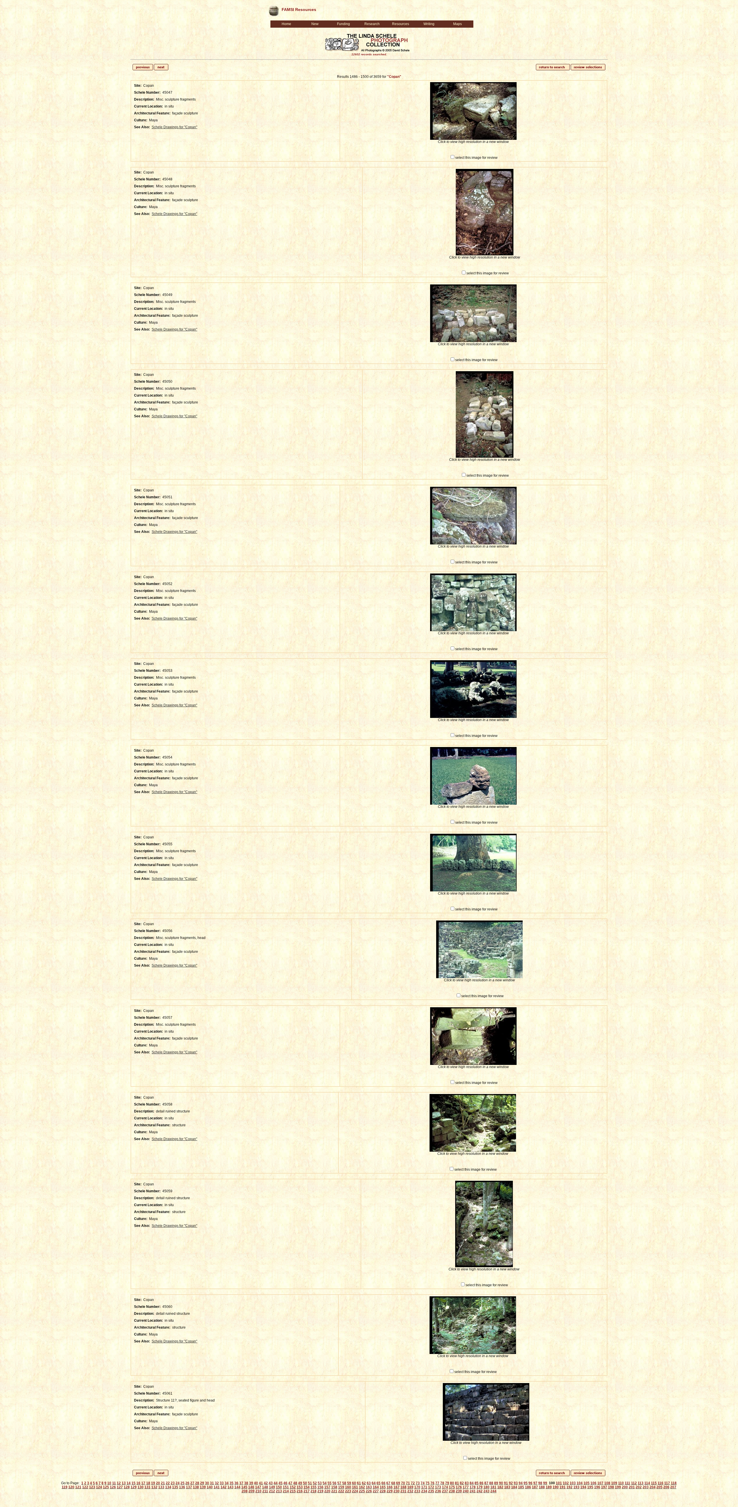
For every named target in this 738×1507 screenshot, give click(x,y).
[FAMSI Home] (273, 10)
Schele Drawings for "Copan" (174, 127)
